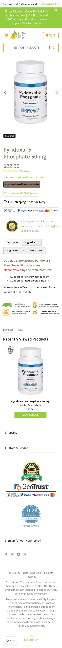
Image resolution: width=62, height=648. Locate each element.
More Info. (36, 250)
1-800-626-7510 (49, 4)
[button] (49, 48)
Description (12, 242)
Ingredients (32, 242)
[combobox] (30, 47)
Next (57, 92)
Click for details (31, 23)
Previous (5, 92)
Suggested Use (15, 250)
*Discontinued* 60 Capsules (21, 193)
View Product (30, 414)
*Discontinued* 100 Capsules (21, 184)
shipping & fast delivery (26, 202)
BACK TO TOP (31, 639)
